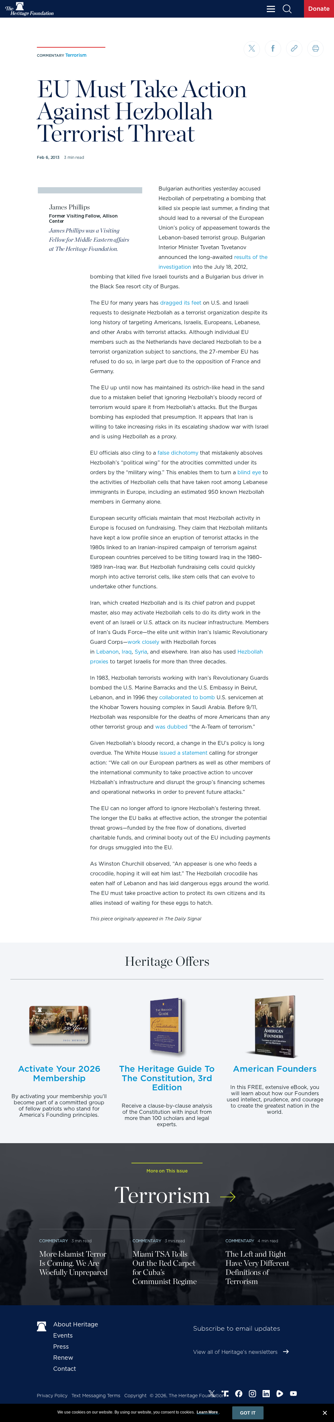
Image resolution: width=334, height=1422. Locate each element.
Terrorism (75, 55)
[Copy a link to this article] (294, 48)
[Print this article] (315, 48)
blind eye (249, 472)
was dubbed (171, 727)
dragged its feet (180, 303)
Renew (63, 1357)
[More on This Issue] (227, 1192)
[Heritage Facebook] (238, 1394)
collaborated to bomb (187, 697)
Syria (141, 652)
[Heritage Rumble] (279, 1394)
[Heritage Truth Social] (225, 1394)
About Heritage (75, 1324)
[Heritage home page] (42, 1326)
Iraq (127, 652)
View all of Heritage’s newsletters (235, 1352)
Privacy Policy (52, 1395)
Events (63, 1335)
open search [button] (287, 9)
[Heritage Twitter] (211, 1394)
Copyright (135, 1395)
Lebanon (107, 652)
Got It (248, 1412)
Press (61, 1346)
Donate (319, 8)
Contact (64, 1368)
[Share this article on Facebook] (273, 48)
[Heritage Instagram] (252, 1394)
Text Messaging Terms (95, 1395)
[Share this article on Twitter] (252, 49)
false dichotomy (178, 453)
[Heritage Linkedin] (266, 1394)
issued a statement (183, 753)
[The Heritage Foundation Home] (29, 9)
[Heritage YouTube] (293, 1394)
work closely (143, 642)
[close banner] (325, 1414)
